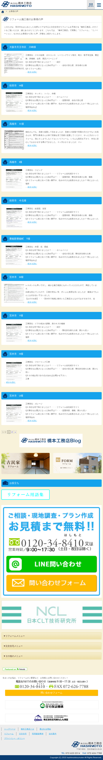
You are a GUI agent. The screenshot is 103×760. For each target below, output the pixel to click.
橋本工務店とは (27, 729)
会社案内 (52, 734)
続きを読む (32, 72)
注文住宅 (23, 734)
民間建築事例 (37, 734)
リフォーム (9, 734)
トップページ (9, 729)
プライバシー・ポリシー (14, 738)
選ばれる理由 (45, 729)
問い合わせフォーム (51, 692)
